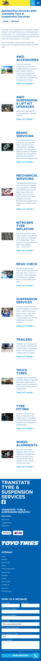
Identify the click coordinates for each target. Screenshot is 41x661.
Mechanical (5, 562)
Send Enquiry (20, 656)
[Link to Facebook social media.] (3, 501)
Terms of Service (35, 650)
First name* (5, 603)
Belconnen (5, 519)
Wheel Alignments (8, 569)
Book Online (5, 581)
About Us (5, 588)
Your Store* (5, 621)
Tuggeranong (6, 523)
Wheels (4, 559)
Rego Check (5, 572)
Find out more (24, 84)
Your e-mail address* (8, 615)
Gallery (4, 578)
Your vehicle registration (10, 628)
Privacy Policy (6, 591)
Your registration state (9, 634)
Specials (4, 575)
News (3, 565)
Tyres (3, 556)
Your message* (6, 640)
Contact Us (5, 585)
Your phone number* (9, 609)
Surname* (24, 603)
